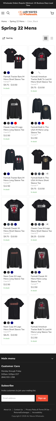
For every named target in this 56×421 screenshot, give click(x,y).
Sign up (42, 398)
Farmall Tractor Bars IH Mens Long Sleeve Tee (14, 179)
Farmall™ (7, 82)
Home (4, 21)
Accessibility (37, 412)
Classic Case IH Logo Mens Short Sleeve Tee (41, 229)
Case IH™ (7, 132)
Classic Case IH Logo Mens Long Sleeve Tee (14, 128)
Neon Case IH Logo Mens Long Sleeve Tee (14, 277)
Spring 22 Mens (17, 21)
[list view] (52, 38)
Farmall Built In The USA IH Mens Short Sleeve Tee (40, 180)
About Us (7, 409)
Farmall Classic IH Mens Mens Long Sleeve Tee (39, 279)
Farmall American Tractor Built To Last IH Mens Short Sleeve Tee (41, 79)
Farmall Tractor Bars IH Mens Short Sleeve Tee (14, 78)
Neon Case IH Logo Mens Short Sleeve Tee (14, 328)
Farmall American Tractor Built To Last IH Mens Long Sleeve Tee (41, 329)
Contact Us (18, 409)
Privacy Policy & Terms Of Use (37, 409)
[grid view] (46, 38)
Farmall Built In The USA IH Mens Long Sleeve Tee (40, 130)
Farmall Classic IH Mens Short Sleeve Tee (14, 229)
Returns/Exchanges (21, 412)
